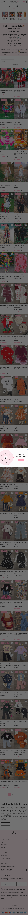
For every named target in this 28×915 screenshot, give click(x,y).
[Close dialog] (26, 449)
